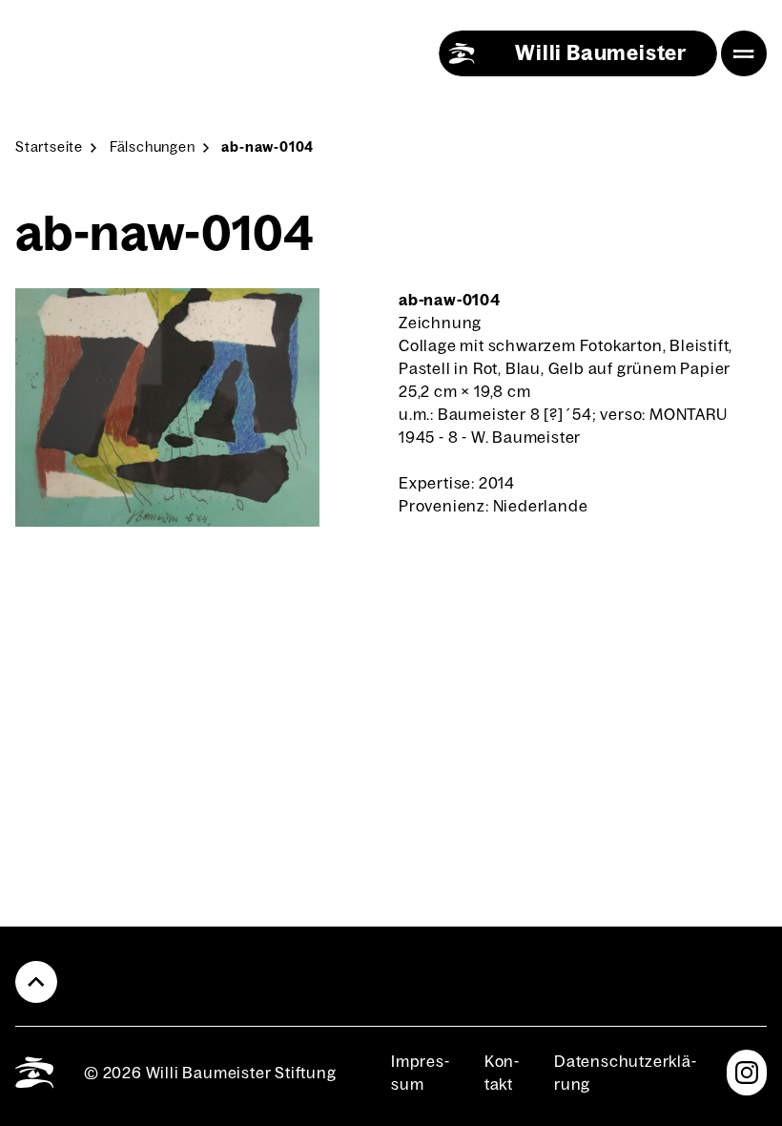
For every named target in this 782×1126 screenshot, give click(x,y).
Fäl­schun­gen (153, 147)
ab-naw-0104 (267, 147)
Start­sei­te (49, 147)
